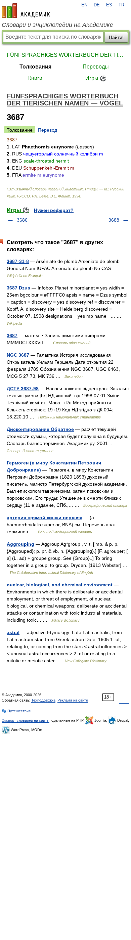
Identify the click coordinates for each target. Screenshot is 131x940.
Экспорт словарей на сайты (25, 720)
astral (13, 632)
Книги (35, 78)
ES (109, 5)
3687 (12, 335)
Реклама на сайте (72, 700)
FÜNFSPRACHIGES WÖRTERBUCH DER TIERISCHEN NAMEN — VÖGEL (65, 55)
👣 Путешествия (16, 711)
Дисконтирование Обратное (40, 429)
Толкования (35, 67)
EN (84, 5)
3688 (113, 220)
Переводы (96, 67)
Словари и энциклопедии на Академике (57, 24)
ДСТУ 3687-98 (23, 388)
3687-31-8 (18, 261)
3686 (22, 220)
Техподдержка (43, 700)
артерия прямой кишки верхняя (44, 517)
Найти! (116, 37)
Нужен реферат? (54, 210)
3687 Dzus (18, 287)
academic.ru (26, 10)
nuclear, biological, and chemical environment (60, 584)
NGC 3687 (18, 355)
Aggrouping (20, 544)
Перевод (47, 130)
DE (97, 5)
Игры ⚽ (95, 78)
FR (121, 5)
